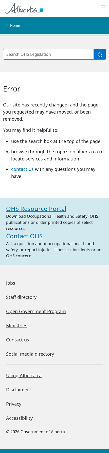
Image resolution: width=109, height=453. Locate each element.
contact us (22, 169)
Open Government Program (36, 311)
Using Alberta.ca (24, 375)
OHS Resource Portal (36, 208)
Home (15, 25)
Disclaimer (17, 390)
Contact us (17, 340)
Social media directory (30, 354)
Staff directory (21, 297)
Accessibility (19, 418)
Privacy (13, 404)
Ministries (16, 325)
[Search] (100, 54)
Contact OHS (24, 236)
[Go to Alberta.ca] (24, 8)
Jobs (10, 283)
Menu (103, 8)
